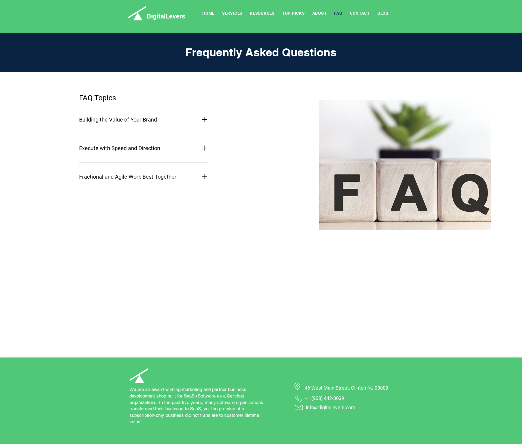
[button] (232, 13)
